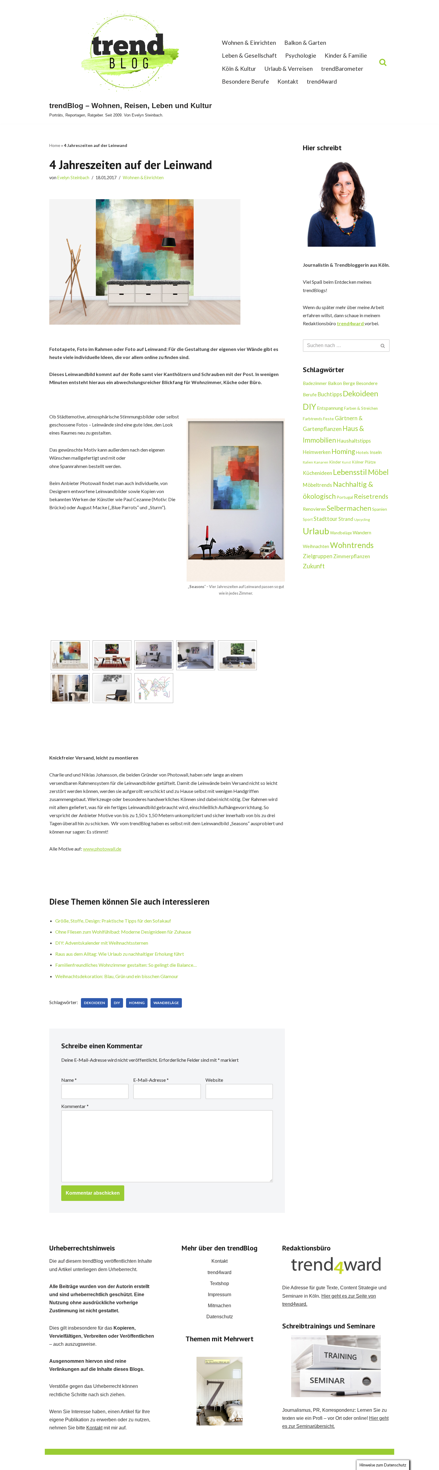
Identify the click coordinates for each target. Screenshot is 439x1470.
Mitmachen (219, 1305)
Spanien (379, 509)
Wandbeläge (166, 1003)
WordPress (109, 1462)
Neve (55, 1462)
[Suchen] (383, 62)
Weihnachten (316, 546)
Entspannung (330, 408)
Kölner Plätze (364, 462)
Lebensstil (350, 471)
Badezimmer (315, 383)
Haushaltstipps (354, 441)
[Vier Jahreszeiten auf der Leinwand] (70, 655)
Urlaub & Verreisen (288, 68)
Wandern (362, 532)
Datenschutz (219, 1316)
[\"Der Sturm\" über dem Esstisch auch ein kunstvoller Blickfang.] (112, 655)
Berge (349, 383)
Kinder (335, 462)
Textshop (219, 1283)
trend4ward (322, 81)
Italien (308, 462)
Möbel (378, 471)
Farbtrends (312, 418)
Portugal (345, 497)
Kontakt (287, 81)
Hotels (362, 452)
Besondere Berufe (245, 81)
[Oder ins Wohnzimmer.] (196, 655)
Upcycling (362, 519)
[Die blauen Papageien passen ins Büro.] (154, 655)
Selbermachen (349, 508)
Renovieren (314, 509)
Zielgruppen (317, 556)
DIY (117, 1003)
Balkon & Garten (305, 42)
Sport (308, 519)
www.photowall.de (102, 848)
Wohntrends (352, 545)
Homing (137, 1003)
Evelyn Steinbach (73, 177)
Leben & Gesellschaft (249, 55)
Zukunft (314, 566)
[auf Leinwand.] (70, 688)
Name (69, 1080)
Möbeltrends (317, 485)
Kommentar (75, 1106)
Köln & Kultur (239, 68)
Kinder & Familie (346, 55)
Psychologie (300, 55)
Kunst (346, 462)
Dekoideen (94, 1003)
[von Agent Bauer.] (112, 688)
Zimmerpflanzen (351, 556)
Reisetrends (371, 496)
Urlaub (316, 531)
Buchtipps (329, 394)
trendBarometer (342, 68)
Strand (345, 519)
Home (54, 145)
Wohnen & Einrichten (249, 42)
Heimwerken (317, 452)
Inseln (376, 452)
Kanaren (321, 462)
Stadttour (325, 518)
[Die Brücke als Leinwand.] (237, 655)
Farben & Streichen (361, 408)
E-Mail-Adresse (151, 1080)
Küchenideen (317, 473)
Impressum (219, 1294)
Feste (328, 418)
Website (214, 1080)
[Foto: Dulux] (219, 1391)
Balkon (335, 383)
